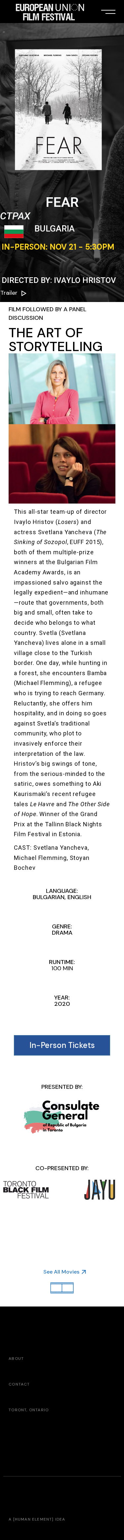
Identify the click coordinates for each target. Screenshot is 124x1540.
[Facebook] (13, 1324)
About (16, 1358)
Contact (19, 1384)
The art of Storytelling (56, 339)
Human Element (33, 1519)
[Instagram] (26, 1324)
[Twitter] (40, 1324)
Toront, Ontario (29, 1410)
